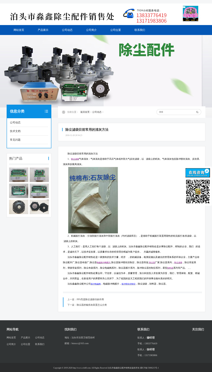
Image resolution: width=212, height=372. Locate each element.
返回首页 (85, 112)
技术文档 (15, 131)
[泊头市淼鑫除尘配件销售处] (65, 16)
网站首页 (19, 30)
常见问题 (15, 139)
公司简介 (91, 30)
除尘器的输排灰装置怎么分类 (92, 305)
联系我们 (139, 30)
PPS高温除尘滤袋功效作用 (90, 299)
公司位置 (115, 30)
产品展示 (43, 30)
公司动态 (67, 30)
